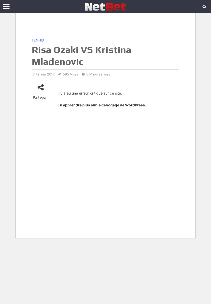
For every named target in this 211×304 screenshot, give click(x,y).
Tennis (38, 40)
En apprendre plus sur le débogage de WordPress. (102, 105)
